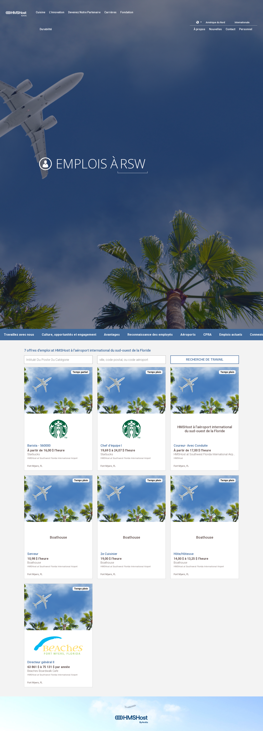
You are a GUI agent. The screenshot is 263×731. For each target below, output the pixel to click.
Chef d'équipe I (111, 445)
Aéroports (188, 334)
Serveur (32, 554)
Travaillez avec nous (19, 334)
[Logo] (20, 11)
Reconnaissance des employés (150, 334)
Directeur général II (40, 662)
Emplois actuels (230, 334)
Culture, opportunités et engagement (69, 334)
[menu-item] (40, 12)
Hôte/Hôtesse (183, 554)
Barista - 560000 (38, 445)
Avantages (112, 334)
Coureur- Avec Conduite (191, 445)
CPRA (207, 334)
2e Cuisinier (109, 554)
